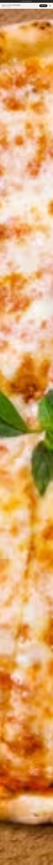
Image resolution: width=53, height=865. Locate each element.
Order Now (43, 5)
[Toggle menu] (50, 6)
